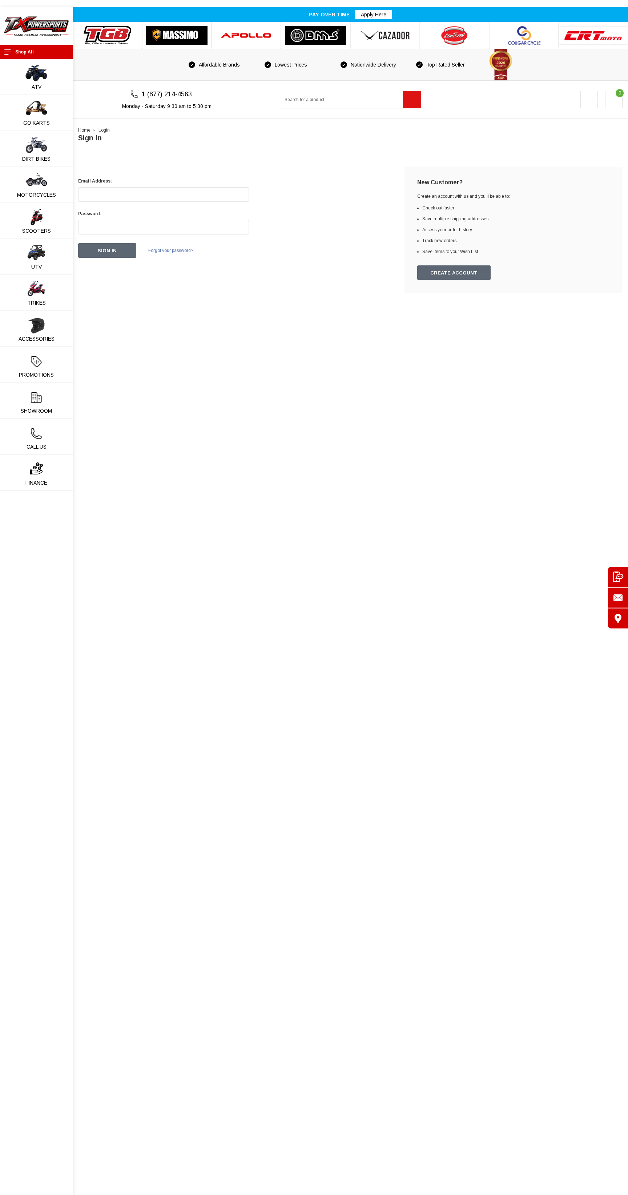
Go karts (36, 123)
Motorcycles (36, 195)
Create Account (454, 273)
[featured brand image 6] (454, 35)
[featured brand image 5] (385, 35)
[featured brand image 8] (593, 35)
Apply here (373, 14)
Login (104, 130)
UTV (36, 267)
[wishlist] (589, 99)
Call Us (37, 447)
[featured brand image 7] (524, 35)
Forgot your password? (170, 250)
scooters (36, 231)
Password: (89, 213)
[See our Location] (618, 618)
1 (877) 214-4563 (167, 94)
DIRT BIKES (36, 159)
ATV (36, 87)
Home (84, 130)
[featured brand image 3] (246, 35)
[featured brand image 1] (177, 35)
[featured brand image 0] (107, 35)
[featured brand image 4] (315, 35)
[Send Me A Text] (618, 577)
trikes (36, 303)
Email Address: (95, 181)
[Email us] (618, 597)
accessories (37, 339)
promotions (36, 375)
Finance (36, 483)
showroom (36, 411)
